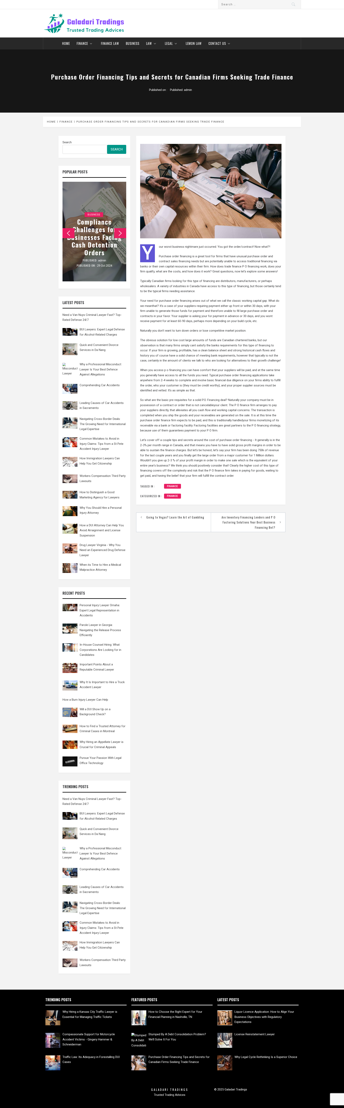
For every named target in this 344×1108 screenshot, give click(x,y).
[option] (94, 231)
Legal (169, 43)
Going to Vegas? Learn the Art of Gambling (175, 517)
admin (188, 90)
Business (132, 43)
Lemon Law (194, 43)
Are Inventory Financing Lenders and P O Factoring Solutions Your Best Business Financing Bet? (248, 522)
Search (67, 142)
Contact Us (217, 43)
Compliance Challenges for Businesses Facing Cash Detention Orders (94, 237)
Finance (82, 43)
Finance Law (110, 43)
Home (66, 43)
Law (149, 43)
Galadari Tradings (169, 1089)
